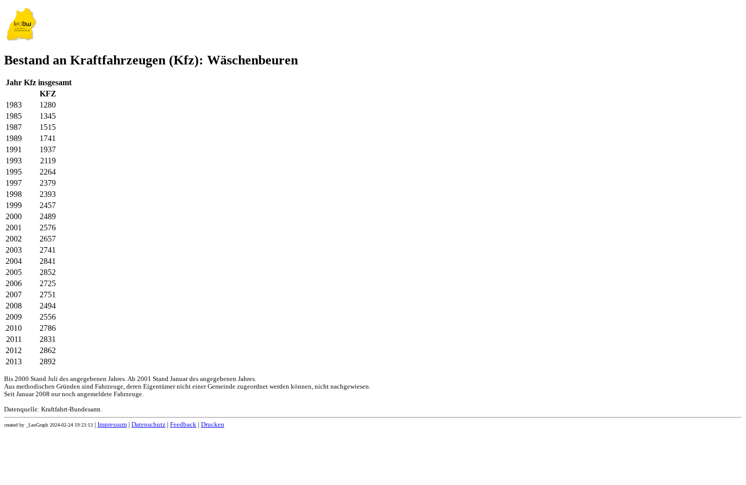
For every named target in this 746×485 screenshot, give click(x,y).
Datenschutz (148, 424)
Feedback (183, 424)
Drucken (212, 424)
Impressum (112, 424)
